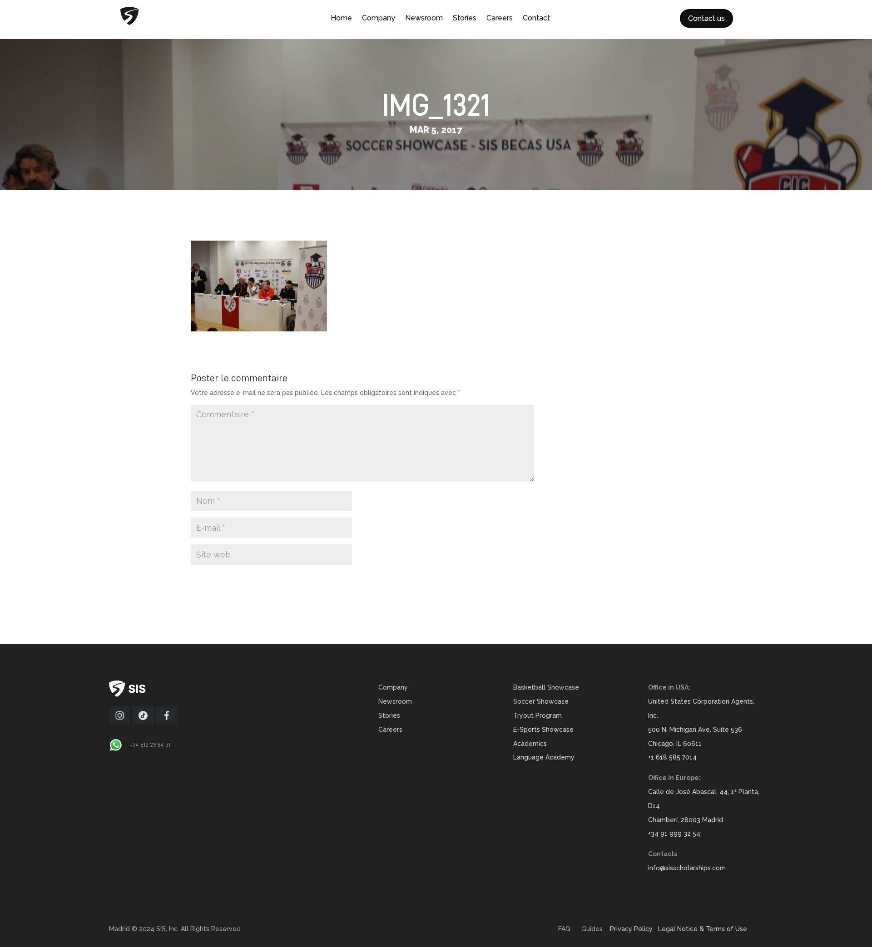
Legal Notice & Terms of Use (702, 928)
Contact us (706, 18)
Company (378, 18)
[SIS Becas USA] (167, 722)
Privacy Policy (631, 928)
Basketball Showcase (546, 687)
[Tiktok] (143, 722)
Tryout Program (537, 715)
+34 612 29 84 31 (149, 744)
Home (341, 18)
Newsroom (424, 18)
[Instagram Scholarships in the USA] (119, 722)
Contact (536, 18)
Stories (464, 18)
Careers (499, 18)
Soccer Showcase (541, 701)
